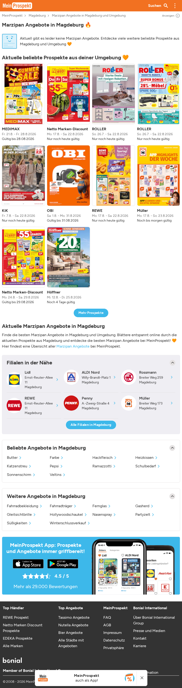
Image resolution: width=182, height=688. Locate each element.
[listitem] (23, 102)
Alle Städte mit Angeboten (71, 643)
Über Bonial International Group (154, 620)
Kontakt (139, 638)
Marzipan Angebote (73, 346)
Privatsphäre (113, 648)
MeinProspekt (12, 15)
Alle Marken (13, 646)
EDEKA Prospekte (17, 638)
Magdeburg (37, 15)
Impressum (112, 632)
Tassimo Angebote (74, 617)
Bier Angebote (70, 632)
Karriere (139, 646)
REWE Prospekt (16, 617)
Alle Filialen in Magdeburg (91, 425)
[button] (175, 5)
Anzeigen (168, 15)
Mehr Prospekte (91, 313)
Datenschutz (114, 640)
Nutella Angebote (73, 625)
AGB (107, 625)
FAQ (107, 617)
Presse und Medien (149, 630)
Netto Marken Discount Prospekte (22, 628)
